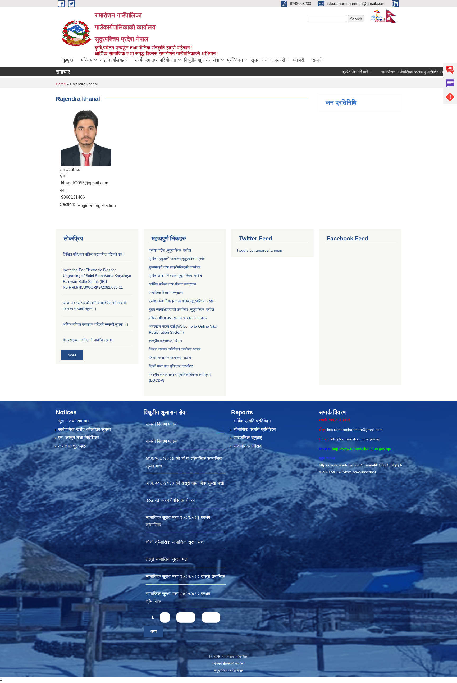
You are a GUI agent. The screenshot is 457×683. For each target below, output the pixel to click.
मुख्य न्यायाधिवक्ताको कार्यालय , (169, 309)
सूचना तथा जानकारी (268, 60)
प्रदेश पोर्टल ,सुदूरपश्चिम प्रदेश (170, 250)
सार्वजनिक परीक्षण (248, 446)
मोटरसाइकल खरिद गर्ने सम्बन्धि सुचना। (88, 340)
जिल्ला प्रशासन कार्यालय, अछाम (170, 358)
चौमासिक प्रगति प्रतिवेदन (255, 429)
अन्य (153, 631)
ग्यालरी (298, 60)
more (72, 355)
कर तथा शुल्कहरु (72, 446)
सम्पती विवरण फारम (161, 424)
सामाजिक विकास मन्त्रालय (166, 292)
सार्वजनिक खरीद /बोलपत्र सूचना (84, 429)
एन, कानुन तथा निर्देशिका (78, 437)
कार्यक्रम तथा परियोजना (155, 60)
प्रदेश (201, 259)
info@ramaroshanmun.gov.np (355, 439)
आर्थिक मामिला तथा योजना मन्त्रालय (172, 284)
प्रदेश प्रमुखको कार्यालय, (165, 259)
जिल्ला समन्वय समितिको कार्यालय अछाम (174, 349)
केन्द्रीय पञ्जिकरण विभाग (165, 341)
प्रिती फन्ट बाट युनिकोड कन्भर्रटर (171, 366)
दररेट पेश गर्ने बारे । (337, 72)
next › (185, 617)
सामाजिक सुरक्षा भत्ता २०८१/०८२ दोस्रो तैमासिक (185, 576)
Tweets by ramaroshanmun (259, 250)
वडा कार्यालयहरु (113, 60)
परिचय (86, 60)
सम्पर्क (317, 60)
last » (210, 617)
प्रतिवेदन (235, 60)
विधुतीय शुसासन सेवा (201, 60)
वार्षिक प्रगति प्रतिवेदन (252, 421)
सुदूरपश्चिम (190, 259)
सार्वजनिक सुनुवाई (248, 437)
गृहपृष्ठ (67, 60)
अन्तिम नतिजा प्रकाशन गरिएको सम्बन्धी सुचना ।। (96, 324)
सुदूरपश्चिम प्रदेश (190, 276)
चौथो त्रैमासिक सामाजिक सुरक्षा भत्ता (175, 542)
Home (61, 84)
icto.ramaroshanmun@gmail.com (355, 429)
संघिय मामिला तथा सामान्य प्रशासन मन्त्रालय (178, 318)
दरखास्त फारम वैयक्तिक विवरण (170, 500)
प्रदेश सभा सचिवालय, (163, 276)
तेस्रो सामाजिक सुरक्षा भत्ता (167, 559)
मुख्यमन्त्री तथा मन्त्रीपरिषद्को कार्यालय (174, 267)
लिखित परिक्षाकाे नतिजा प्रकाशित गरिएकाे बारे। (94, 254)
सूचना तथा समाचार (73, 421)
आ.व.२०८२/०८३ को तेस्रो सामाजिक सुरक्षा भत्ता (185, 483)
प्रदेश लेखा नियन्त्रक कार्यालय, (169, 301)
